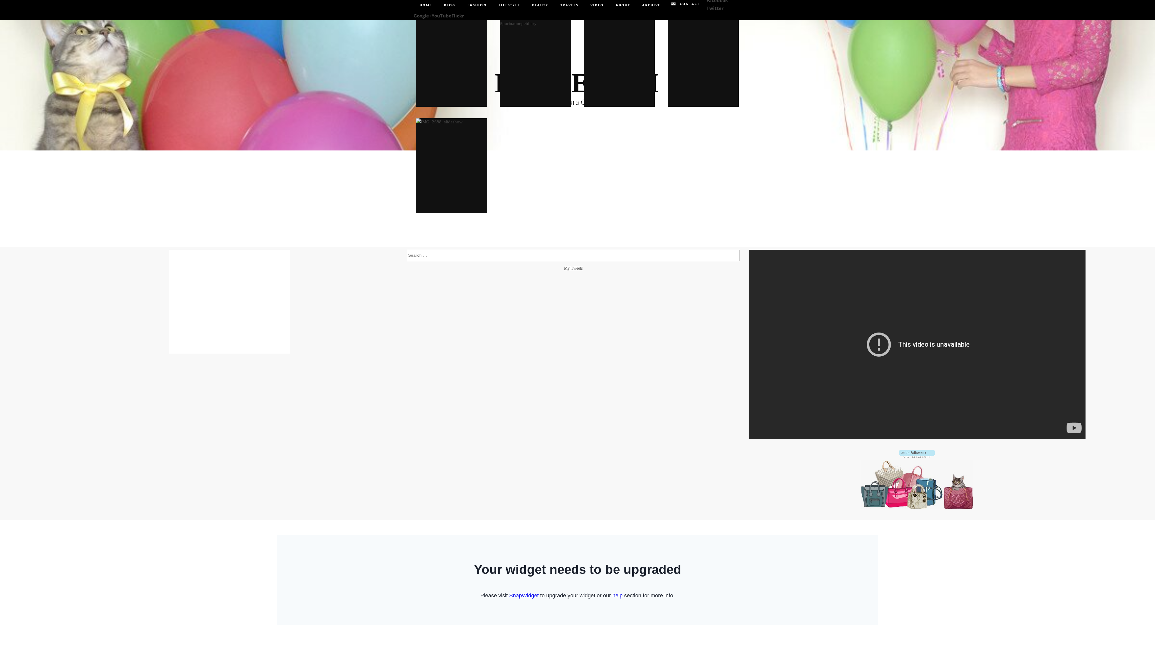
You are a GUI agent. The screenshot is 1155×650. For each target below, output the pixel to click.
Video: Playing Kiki (535, 59)
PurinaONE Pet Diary (451, 165)
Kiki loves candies (703, 59)
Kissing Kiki (451, 59)
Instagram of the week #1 (619, 59)
